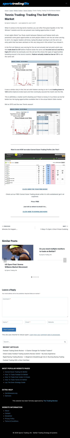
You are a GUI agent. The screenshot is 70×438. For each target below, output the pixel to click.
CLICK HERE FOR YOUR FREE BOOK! (35, 189)
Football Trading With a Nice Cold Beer (16, 360)
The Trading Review (50, 401)
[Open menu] (66, 3)
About (7, 411)
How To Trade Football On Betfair (16, 374)
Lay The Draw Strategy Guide (15, 382)
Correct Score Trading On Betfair (16, 372)
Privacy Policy (9, 418)
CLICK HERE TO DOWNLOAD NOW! (35, 212)
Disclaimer (8, 416)
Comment (7, 299)
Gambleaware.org (11, 393)
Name (5, 322)
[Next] (64, 260)
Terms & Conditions (11, 421)
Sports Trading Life (11, 23)
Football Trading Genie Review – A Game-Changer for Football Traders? (27, 350)
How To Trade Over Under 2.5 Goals (17, 377)
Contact (7, 413)
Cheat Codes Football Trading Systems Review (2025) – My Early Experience (29, 354)
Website (51, 322)
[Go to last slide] (5, 260)
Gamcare (8, 396)
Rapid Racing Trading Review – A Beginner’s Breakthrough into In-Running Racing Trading (33, 357)
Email (27, 322)
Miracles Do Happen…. (10, 228)
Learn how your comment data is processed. (45, 335)
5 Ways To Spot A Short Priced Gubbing (54, 228)
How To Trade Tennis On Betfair (16, 380)
